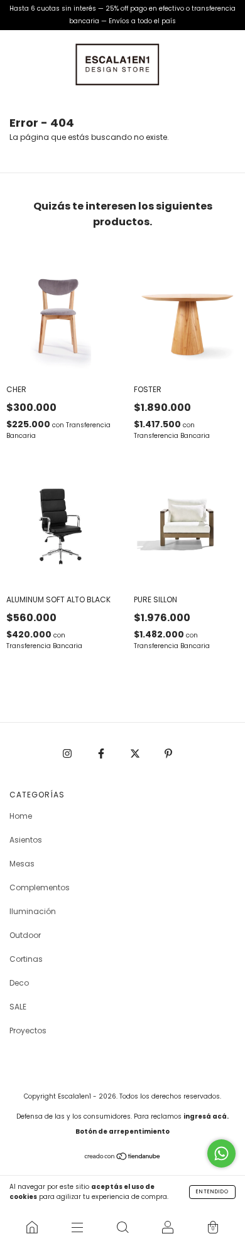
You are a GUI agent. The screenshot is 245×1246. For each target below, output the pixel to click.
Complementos (39, 887)
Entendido (212, 1191)
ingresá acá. (206, 1116)
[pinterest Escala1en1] (168, 753)
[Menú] (77, 1227)
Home (20, 816)
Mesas (22, 863)
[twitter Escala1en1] (136, 753)
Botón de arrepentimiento (122, 1131)
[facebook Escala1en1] (102, 753)
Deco (19, 982)
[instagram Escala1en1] (68, 753)
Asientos (25, 839)
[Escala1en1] (32, 1227)
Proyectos (27, 1030)
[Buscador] (122, 1227)
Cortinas (26, 959)
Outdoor (25, 935)
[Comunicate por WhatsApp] (221, 1153)
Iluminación (32, 911)
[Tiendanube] (123, 1158)
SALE (17, 1006)
